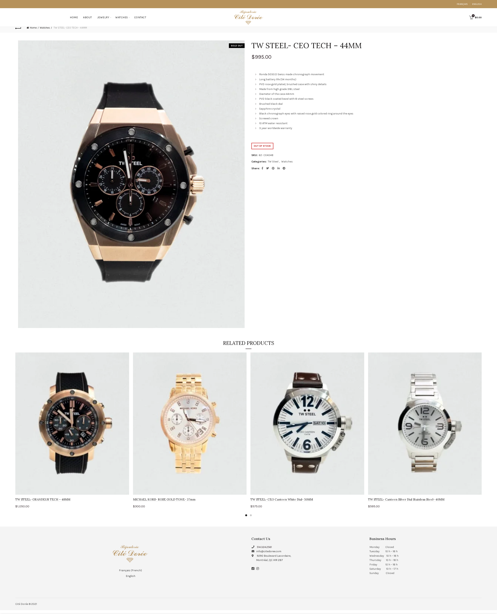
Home (74, 17)
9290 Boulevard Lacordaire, (274, 555)
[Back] (18, 28)
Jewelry (103, 17)
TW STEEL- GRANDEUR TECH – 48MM (42, 499)
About (87, 17)
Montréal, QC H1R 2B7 (269, 560)
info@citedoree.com (268, 551)
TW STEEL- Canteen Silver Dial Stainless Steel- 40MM (406, 499)
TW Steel (273, 161)
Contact (140, 17)
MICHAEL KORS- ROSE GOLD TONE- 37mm (164, 499)
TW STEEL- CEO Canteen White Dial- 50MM (281, 499)
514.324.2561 (264, 547)
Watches (121, 17)
